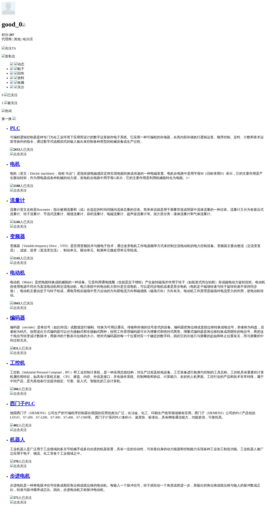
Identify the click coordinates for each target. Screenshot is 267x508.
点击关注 (20, 154)
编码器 (17, 317)
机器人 (17, 439)
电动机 (17, 272)
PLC (15, 128)
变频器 (17, 236)
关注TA (10, 48)
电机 (15, 164)
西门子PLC (22, 403)
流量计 (17, 200)
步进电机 (20, 476)
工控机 (17, 363)
